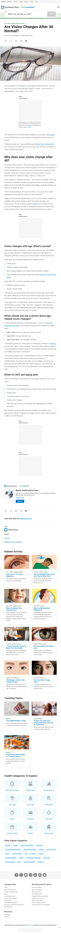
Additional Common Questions (13, 542)
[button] (58, 7)
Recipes (21, 857)
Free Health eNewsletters (10, 902)
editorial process (25, 518)
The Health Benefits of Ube (16, 721)
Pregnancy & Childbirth (10, 857)
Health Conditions (15, 23)
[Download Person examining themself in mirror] (44, 596)
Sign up (20, 501)
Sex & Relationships (10, 861)
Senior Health (46, 857)
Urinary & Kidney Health (29, 861)
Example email (20, 497)
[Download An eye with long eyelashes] (16, 562)
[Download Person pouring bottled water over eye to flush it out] (44, 562)
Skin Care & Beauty (18, 572)
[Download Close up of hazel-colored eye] (44, 634)
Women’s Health (48, 833)
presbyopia (51, 135)
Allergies (15, 845)
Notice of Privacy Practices (39, 902)
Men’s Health (30, 804)
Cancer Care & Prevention (27, 845)
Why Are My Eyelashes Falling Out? (42, 609)
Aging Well (7, 845)
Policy (30, 127)
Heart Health (12, 804)
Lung (26, 853)
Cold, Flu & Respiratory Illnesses (12, 849)
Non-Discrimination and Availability (41, 904)
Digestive (41, 849)
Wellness (30, 833)
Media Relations (8, 907)
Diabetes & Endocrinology (30, 849)
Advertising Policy (36, 892)
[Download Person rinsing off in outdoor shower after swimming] (44, 709)
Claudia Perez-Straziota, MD (44, 144)
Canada (15, 1)
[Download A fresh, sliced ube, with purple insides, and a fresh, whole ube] (16, 709)
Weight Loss (41, 861)
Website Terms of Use (37, 898)
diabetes (53, 343)
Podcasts (6, 917)
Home (5, 887)
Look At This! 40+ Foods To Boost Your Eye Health (16, 647)
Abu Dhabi (9, 1)
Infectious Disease (17, 853)
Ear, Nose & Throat (51, 849)
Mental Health (49, 804)
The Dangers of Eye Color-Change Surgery (15, 681)
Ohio (36, 1)
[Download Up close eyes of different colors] (16, 668)
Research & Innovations (10, 898)
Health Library (7, 900)
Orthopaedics (30, 819)
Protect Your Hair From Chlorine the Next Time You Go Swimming (43, 723)
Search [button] (51, 13)
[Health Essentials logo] (27, 7)
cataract (35, 204)
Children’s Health (17, 605)
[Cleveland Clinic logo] (10, 7)
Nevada (31, 1)
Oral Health (32, 853)
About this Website (37, 889)
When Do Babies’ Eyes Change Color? (14, 609)
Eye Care (23, 23)
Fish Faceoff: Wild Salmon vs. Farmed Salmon (15, 755)
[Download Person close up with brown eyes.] (44, 668)
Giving (5, 894)
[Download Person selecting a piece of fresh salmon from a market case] (16, 742)
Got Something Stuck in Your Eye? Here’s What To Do (44, 575)
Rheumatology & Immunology (33, 857)
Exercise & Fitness (49, 790)
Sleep (19, 861)
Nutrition (8, 718)
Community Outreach (9, 896)
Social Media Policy (37, 894)
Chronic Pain (39, 845)
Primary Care (48, 819)
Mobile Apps (7, 914)
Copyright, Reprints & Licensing (40, 896)
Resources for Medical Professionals (14, 904)
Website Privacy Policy (37, 900)
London (26, 1)
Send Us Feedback (36, 887)
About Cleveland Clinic (10, 889)
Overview (7, 538)
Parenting (41, 853)
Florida (20, 1)
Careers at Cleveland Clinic (11, 892)
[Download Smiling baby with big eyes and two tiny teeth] (16, 596)
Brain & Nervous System (12, 790)
